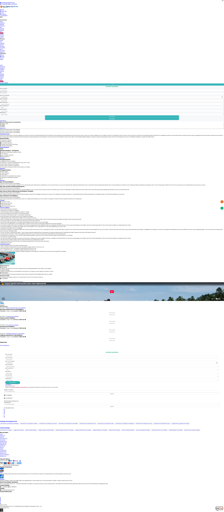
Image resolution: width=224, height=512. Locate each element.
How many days (3, 109)
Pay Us (2, 12)
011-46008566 (4, 4)
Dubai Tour (2, 435)
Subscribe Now (7, 402)
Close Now (2, 305)
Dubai (1, 472)
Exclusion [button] (2, 168)
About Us (2, 437)
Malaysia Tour (3, 444)
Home (2, 9)
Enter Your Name (4, 88)
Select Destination (4, 102)
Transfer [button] (2, 200)
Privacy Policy (23, 387)
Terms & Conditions (15, 387)
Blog (2, 59)
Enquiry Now (3, 128)
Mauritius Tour (3, 453)
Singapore (2, 479)
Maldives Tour (3, 456)
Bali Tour (2, 447)
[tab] (112, 134)
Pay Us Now (2, 440)
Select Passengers (4, 98)
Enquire (2, 56)
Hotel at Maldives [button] (4, 147)
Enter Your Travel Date (4, 95)
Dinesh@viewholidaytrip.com (8, 2)
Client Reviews (3, 443)
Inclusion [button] (2, 158)
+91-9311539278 (13, 4)
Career (1, 448)
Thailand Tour (3, 450)
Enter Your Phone (4, 92)
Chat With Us (3, 120)
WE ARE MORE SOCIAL (9, 408)
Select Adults (8, 371)
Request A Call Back (8, 389)
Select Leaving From (4, 105)
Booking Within (3, 112)
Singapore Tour (3, 441)
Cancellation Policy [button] (5, 244)
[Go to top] (1, 510)
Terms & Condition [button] (5, 207)
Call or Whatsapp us (4, 345)
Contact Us (3, 14)
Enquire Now (4, 11)
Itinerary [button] (2, 180)
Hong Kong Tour (3, 438)
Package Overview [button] (4, 134)
